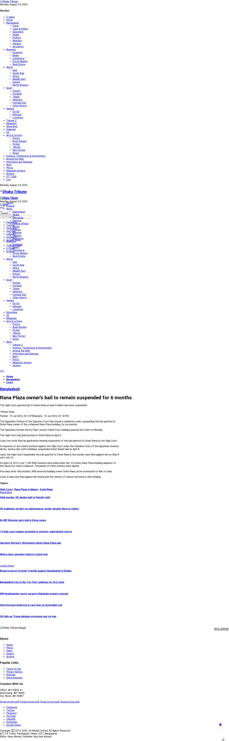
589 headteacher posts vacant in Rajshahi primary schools (34, 593)
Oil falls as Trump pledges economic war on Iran (28, 616)
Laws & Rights (20, 28)
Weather (17, 40)
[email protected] (9, 701)
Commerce (18, 58)
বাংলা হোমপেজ (221, 629)
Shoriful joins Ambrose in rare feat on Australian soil (31, 605)
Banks (15, 55)
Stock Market (20, 61)
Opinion (10, 108)
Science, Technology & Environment (25, 156)
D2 (7, 132)
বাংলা (2, 207)
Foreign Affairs (20, 223)
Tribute (16, 147)
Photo (9, 167)
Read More (6, 492)
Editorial (16, 114)
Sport (9, 88)
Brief (9, 164)
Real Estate (18, 64)
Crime (15, 25)
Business (11, 49)
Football (17, 93)
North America (20, 85)
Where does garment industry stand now (24, 554)
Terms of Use (13, 668)
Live (8, 179)
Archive (10, 173)
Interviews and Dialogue (19, 161)
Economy (17, 52)
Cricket (16, 90)
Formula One (19, 102)
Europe (16, 82)
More (9, 341)
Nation (16, 226)
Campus (16, 43)
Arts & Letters (14, 135)
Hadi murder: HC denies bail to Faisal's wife (25, 497)
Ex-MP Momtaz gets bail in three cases (23, 520)
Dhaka (15, 34)
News (9, 208)
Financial (11, 129)
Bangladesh (12, 22)
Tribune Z (11, 120)
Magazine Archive (15, 170)
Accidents (18, 46)
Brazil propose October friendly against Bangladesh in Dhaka (35, 570)
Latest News (7, 565)
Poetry (16, 138)
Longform (17, 117)
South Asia (18, 73)
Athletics (17, 99)
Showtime (11, 126)
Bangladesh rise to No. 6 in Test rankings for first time (32, 582)
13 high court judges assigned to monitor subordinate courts (36, 531)
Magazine (11, 123)
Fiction (16, 144)
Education (17, 31)
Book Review (19, 141)
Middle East (19, 79)
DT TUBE (11, 176)
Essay (15, 153)
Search (10, 653)
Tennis (16, 96)
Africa (15, 76)
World (9, 67)
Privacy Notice (14, 671)
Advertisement (14, 677)
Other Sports (19, 105)
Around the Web (15, 158)
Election (16, 220)
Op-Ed (15, 111)
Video (9, 650)
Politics (16, 37)
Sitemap (10, 674)
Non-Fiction (18, 150)
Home (9, 20)
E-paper (10, 17)
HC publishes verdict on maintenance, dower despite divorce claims (39, 508)
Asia (14, 70)
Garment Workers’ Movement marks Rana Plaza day (30, 543)
